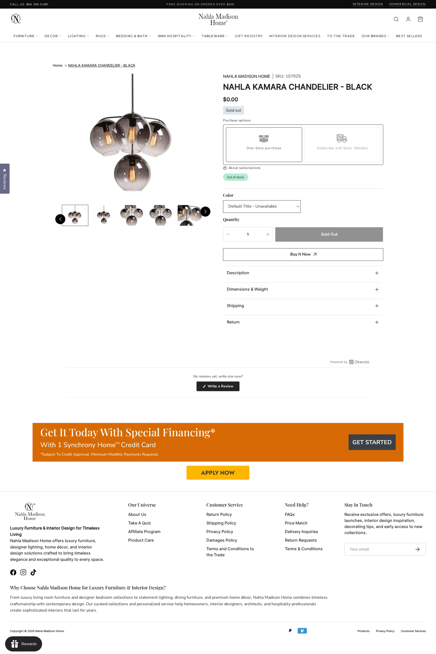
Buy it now (300, 254)
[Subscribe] (416, 549)
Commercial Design (407, 4)
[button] (303, 168)
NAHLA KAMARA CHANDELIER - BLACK (101, 65)
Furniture (24, 36)
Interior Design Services (294, 36)
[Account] (408, 19)
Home (57, 65)
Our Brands (374, 36)
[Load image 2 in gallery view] (104, 215)
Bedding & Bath (132, 36)
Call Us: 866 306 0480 (29, 4)
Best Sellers (409, 36)
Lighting (77, 36)
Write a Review (223, 387)
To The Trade (341, 36)
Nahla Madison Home (246, 76)
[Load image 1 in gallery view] (75, 215)
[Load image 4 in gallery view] (162, 215)
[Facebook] (13, 573)
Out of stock (235, 177)
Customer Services (413, 631)
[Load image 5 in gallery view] (190, 215)
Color (228, 195)
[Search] (396, 19)
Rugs (101, 36)
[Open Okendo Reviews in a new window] (349, 361)
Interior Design (368, 4)
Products (364, 631)
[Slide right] (205, 212)
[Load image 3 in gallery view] (133, 215)
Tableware (213, 36)
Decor (51, 36)
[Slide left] (60, 219)
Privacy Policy (385, 631)
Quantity (231, 219)
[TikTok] (33, 573)
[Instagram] (23, 573)
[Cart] (420, 19)
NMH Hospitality (175, 36)
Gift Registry (249, 36)
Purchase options (237, 120)
